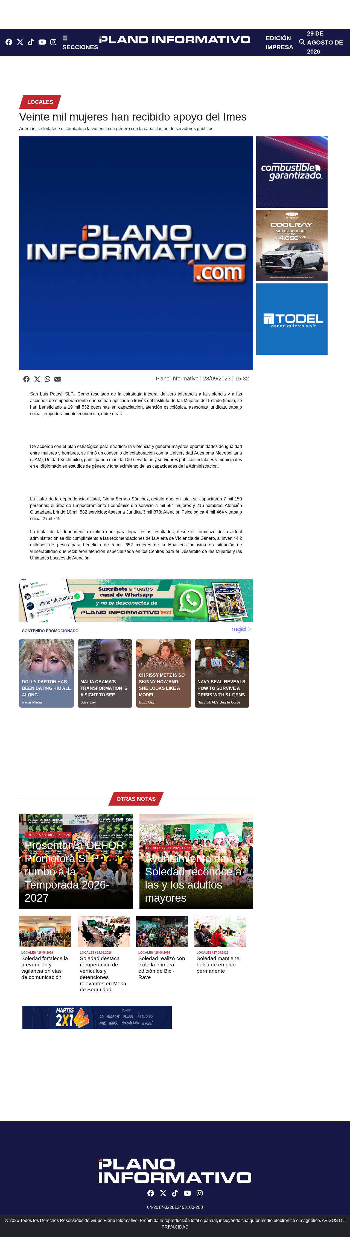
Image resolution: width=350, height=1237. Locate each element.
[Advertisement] (136, 746)
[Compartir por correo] (57, 379)
